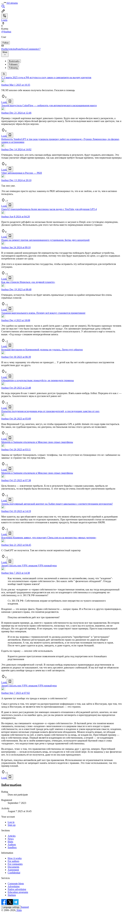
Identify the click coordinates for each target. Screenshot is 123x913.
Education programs (18, 892)
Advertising (14, 886)
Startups (12, 895)
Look (4, 102)
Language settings (11, 907)
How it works (15, 858)
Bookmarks (14, 61)
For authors (13, 861)
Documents (13, 867)
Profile (4, 49)
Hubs (10, 841)
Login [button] (4, 20)
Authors (12, 844)
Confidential (14, 872)
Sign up (12, 825)
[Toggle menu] (2, 3)
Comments (34, 49)
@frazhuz (6, 31)
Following (13, 68)
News (24, 49)
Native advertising (17, 889)
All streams (12, 3)
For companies (15, 864)
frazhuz (5, 84)
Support (25, 907)
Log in (11, 822)
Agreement (13, 869)
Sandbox (12, 847)
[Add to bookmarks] (10, 101)
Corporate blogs (16, 883)
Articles (12, 49)
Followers (13, 64)
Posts (18, 49)
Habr (19, 910)
